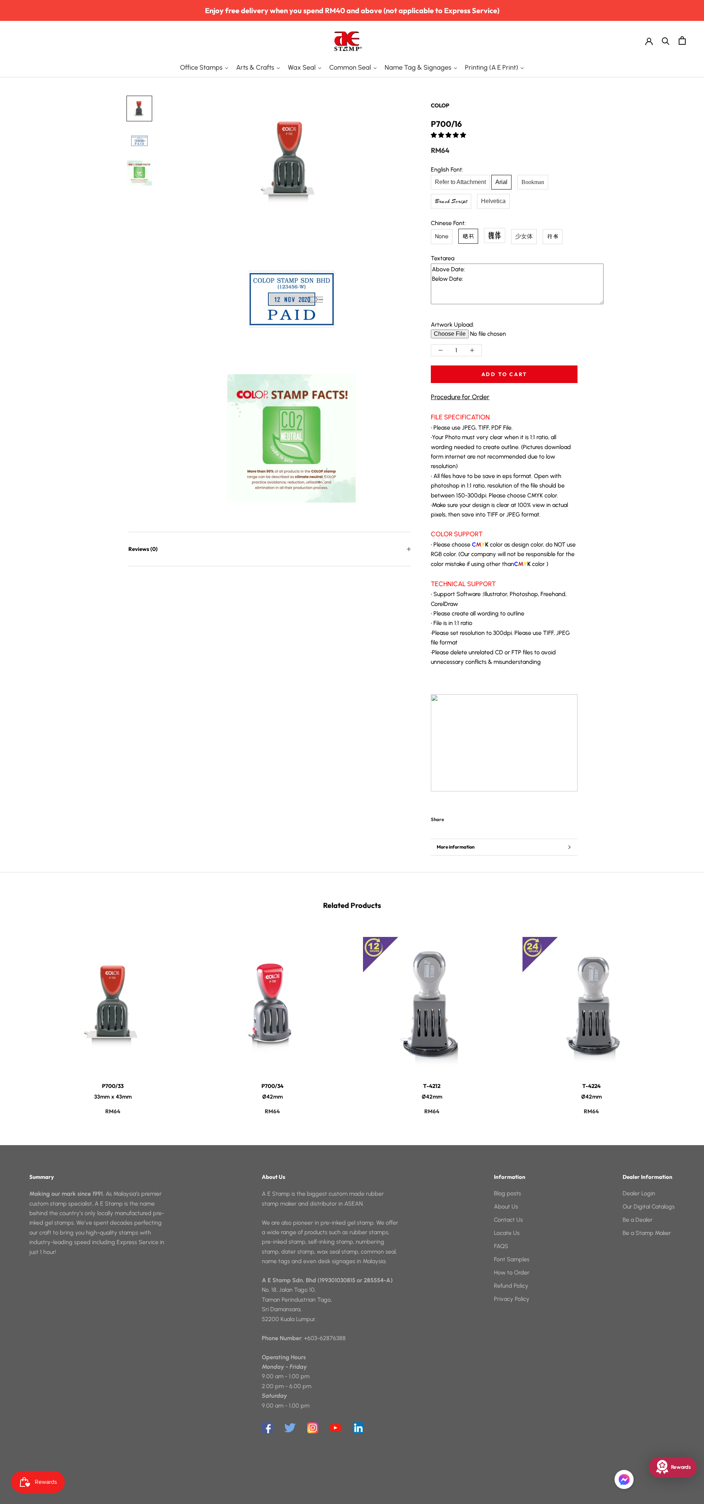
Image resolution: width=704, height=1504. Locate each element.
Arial (501, 182)
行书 (552, 236)
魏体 (494, 235)
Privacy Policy (511, 1298)
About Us (506, 1206)
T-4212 (431, 1085)
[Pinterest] (470, 818)
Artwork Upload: (452, 324)
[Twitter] (460, 818)
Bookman (532, 182)
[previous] (23, 1018)
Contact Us (508, 1219)
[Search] (666, 40)
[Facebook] (451, 818)
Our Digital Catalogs (649, 1206)
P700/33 (113, 1085)
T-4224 (591, 1085)
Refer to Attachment (460, 182)
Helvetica (493, 201)
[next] (681, 1018)
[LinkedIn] (358, 1427)
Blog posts (507, 1193)
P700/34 (272, 1085)
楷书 (468, 236)
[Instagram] (312, 1427)
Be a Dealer (638, 1219)
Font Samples (511, 1259)
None (441, 236)
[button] (449, 135)
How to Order (511, 1272)
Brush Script (451, 201)
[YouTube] (335, 1427)
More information (455, 847)
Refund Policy (511, 1285)
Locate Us (507, 1232)
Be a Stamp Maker (647, 1232)
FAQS (501, 1246)
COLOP (440, 105)
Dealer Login (639, 1193)
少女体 (524, 236)
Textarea (442, 258)
